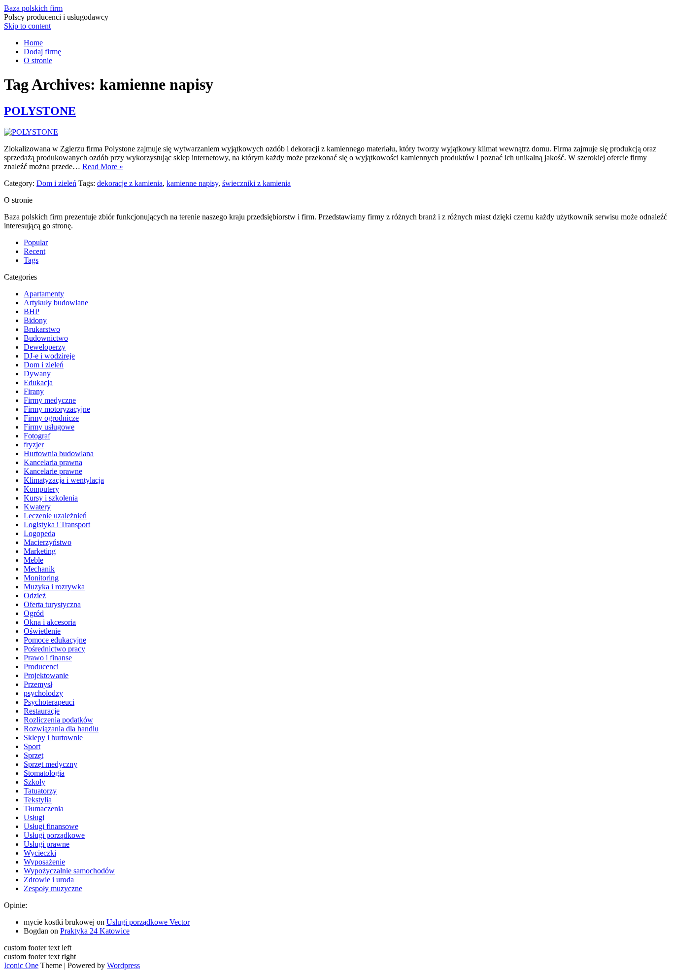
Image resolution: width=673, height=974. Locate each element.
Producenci (41, 666)
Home (33, 42)
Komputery (41, 489)
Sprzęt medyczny (50, 764)
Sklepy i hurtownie (53, 737)
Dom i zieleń (56, 183)
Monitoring (41, 578)
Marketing (40, 551)
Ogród (34, 613)
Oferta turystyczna (52, 604)
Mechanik (39, 569)
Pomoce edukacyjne (55, 640)
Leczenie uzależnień (55, 515)
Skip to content (27, 26)
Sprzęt (33, 755)
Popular (36, 242)
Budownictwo (46, 338)
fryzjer (34, 444)
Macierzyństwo (47, 542)
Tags (31, 260)
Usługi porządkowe (54, 835)
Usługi (34, 817)
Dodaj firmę (42, 51)
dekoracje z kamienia (130, 183)
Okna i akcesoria (50, 622)
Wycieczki (40, 853)
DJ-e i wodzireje (49, 356)
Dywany (37, 373)
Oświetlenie (42, 631)
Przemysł (38, 684)
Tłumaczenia (44, 808)
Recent (34, 251)
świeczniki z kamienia (256, 183)
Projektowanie (46, 675)
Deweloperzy (45, 347)
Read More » (102, 166)
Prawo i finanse (48, 657)
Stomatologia (44, 773)
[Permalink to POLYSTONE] (31, 132)
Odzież (35, 595)
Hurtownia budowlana (59, 453)
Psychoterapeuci (49, 702)
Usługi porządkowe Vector (148, 922)
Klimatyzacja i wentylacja (64, 480)
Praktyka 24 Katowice (95, 931)
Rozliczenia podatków (58, 720)
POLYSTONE (40, 111)
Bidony (35, 320)
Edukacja (38, 382)
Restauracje (42, 711)
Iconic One (21, 965)
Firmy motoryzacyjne (57, 409)
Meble (33, 560)
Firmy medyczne (50, 400)
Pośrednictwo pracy (54, 649)
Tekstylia (38, 799)
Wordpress (123, 965)
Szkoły (34, 782)
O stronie (38, 60)
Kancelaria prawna (53, 462)
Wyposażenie (44, 862)
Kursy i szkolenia (51, 498)
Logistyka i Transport (57, 524)
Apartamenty (44, 293)
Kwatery (37, 507)
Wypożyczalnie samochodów (69, 870)
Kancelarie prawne (53, 471)
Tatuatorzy (40, 791)
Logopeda (39, 533)
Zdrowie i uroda (49, 879)
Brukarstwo (42, 329)
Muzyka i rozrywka (54, 586)
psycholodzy (43, 693)
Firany (34, 391)
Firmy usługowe (49, 427)
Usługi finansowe (51, 826)
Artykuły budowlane (56, 302)
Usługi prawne (46, 844)
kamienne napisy (192, 183)
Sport (32, 746)
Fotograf (37, 436)
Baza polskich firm (33, 8)
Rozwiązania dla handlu (61, 728)
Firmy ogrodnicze (51, 418)
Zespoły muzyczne (53, 888)
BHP (31, 311)
